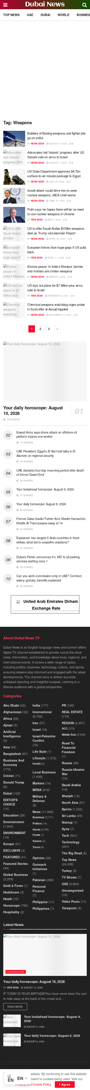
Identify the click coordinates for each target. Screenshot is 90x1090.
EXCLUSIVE (11, 850)
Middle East (69, 734)
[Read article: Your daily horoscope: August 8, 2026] (12, 1039)
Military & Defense (40, 798)
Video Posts (71, 901)
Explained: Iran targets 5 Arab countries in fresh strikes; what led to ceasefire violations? (47, 540)
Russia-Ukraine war (73, 771)
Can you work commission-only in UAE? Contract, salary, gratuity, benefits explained (49, 578)
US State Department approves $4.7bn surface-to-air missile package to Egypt (53, 173)
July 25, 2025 (56, 181)
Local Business (44, 772)
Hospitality (11, 912)
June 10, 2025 (56, 200)
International (42, 712)
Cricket (8, 775)
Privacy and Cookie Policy (33, 1084)
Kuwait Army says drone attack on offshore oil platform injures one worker (46, 434)
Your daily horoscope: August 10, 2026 (33, 410)
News (37, 811)
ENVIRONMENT (14, 833)
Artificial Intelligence (12, 733)
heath (7, 899)
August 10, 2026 (33, 987)
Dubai (45, 15)
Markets (38, 783)
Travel (36, 847)
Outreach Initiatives (40, 866)
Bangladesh (12, 753)
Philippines (41, 908)
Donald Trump (13, 782)
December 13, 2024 (59, 314)
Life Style (40, 751)
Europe (8, 844)
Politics (37, 823)
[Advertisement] (45, 67)
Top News (11, 15)
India (36, 705)
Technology (71, 842)
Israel (37, 729)
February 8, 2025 (57, 295)
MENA (37, 789)
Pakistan (39, 880)
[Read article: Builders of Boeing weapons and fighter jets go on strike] (14, 139)
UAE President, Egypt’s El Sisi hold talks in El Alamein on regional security (45, 453)
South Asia (70, 802)
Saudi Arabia (71, 785)
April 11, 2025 (55, 257)
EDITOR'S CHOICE (10, 802)
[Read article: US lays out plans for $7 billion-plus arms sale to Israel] (14, 291)
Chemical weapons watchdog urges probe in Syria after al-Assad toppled (56, 306)
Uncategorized (72, 890)
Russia (67, 763)
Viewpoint (69, 908)
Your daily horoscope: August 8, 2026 (41, 504)
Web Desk (37, 219)
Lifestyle (39, 758)
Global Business (15, 874)
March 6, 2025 (57, 276)
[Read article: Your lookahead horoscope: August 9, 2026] (12, 1021)
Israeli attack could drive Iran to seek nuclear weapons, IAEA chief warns (52, 192)
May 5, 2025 (54, 219)
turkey (67, 870)
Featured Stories (15, 863)
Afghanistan (12, 712)
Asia (6, 747)
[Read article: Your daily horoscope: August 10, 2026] (45, 371)
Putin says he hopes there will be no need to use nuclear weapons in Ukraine (55, 211)
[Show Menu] (5, 4)
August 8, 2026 (35, 1041)
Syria (65, 829)
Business (38, 817)
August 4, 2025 (57, 143)
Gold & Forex (13, 885)
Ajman (8, 725)
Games (37, 841)
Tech (65, 835)
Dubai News (45, 4)
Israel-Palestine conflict (44, 738)
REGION (68, 723)
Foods (36, 835)
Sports (67, 809)
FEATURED (11, 857)
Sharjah (67, 796)
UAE (30, 15)
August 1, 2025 (57, 162)
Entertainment (13, 822)
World (63, 15)
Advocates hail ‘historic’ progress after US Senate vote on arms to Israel (55, 154)
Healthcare (11, 892)
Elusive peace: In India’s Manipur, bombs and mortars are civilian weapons (55, 268)
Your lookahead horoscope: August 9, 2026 (45, 489)
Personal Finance (39, 888)
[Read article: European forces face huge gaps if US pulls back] (14, 253)
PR (64, 705)
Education (11, 815)
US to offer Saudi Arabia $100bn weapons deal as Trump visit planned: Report (55, 230)
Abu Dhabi (11, 705)
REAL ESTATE (72, 712)
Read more (17, 1006)
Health (37, 764)
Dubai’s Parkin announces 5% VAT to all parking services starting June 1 (48, 559)
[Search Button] (84, 4)
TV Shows (69, 877)
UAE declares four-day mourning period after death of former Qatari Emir (50, 472)
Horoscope (11, 905)
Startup (67, 822)
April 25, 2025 (57, 238)
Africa (7, 718)
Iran (35, 723)
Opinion (39, 858)
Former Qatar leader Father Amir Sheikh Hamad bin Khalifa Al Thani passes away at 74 (51, 520)
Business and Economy (13, 762)
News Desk (37, 143)
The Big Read (72, 853)
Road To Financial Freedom (69, 747)
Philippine (40, 902)
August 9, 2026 (35, 1026)
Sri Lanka (69, 815)
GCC (65, 728)
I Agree (64, 1084)
